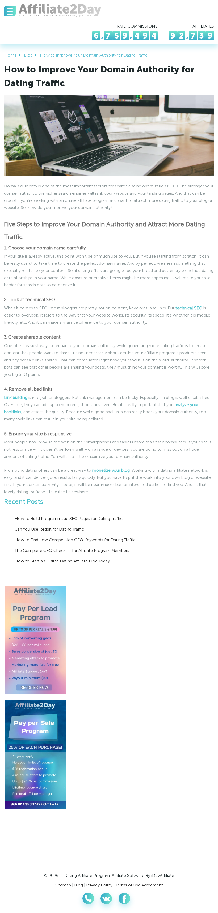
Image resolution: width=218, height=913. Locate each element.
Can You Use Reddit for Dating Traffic (49, 529)
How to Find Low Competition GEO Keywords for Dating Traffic (75, 539)
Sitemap (63, 885)
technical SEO (188, 307)
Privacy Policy (99, 885)
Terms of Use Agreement (139, 885)
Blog (78, 885)
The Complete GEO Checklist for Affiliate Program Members (72, 550)
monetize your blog (111, 470)
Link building (15, 397)
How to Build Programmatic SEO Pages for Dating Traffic (69, 518)
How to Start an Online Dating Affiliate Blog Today (62, 561)
